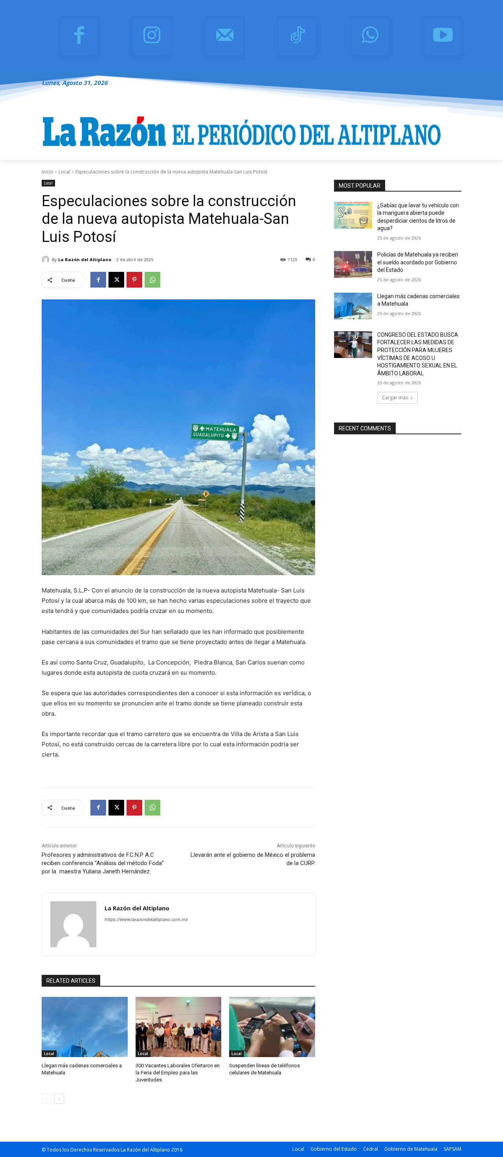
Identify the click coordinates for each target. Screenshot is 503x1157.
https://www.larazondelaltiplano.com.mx (146, 919)
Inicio (47, 171)
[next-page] (59, 1099)
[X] (116, 280)
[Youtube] (442, 36)
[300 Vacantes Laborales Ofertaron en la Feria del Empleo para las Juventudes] (179, 1027)
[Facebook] (79, 36)
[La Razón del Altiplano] (47, 260)
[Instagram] (152, 36)
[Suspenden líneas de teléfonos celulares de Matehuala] (272, 1027)
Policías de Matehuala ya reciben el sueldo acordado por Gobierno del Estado (417, 262)
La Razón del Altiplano (84, 259)
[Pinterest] (134, 280)
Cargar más (395, 397)
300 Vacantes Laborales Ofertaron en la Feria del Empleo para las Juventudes (178, 1073)
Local (64, 171)
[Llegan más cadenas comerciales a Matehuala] (85, 1027)
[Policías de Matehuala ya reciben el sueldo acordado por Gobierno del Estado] (353, 264)
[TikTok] (297, 36)
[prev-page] (46, 1099)
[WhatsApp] (370, 36)
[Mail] (224, 36)
